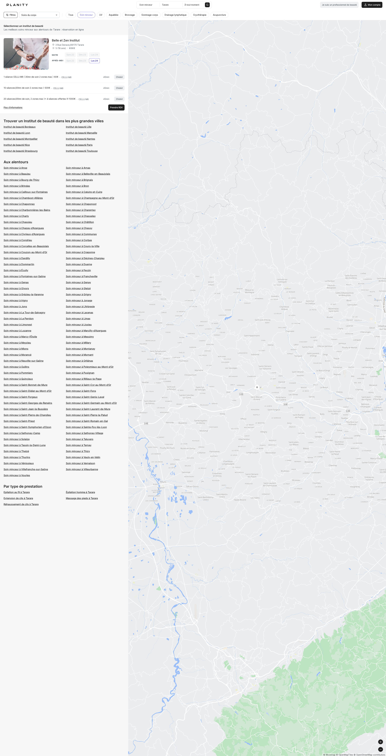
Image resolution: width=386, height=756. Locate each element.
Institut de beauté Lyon (17, 132)
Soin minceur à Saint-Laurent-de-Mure (88, 408)
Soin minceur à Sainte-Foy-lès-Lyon (86, 427)
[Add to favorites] (45, 42)
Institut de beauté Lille (78, 126)
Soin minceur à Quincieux (18, 378)
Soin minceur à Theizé (16, 451)
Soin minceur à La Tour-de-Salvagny (24, 312)
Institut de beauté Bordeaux (20, 126)
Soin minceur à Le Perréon (19, 318)
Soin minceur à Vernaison (80, 463)
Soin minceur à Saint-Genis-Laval (85, 396)
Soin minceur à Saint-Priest (19, 421)
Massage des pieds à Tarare (82, 498)
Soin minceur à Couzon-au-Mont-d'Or (25, 252)
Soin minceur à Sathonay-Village (84, 433)
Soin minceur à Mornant (79, 354)
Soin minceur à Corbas (79, 240)
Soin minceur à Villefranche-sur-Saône (26, 469)
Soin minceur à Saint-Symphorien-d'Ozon (27, 427)
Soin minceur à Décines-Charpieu (85, 258)
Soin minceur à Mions (16, 348)
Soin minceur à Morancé (17, 354)
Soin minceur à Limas (78, 318)
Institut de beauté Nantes (80, 138)
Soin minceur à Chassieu (18, 222)
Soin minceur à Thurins (17, 457)
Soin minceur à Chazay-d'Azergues (24, 228)
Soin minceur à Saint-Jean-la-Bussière (26, 408)
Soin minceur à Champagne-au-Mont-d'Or (90, 197)
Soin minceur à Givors (16, 288)
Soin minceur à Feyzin (78, 270)
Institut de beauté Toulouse (82, 150)
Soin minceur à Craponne (80, 252)
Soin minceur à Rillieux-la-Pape (83, 378)
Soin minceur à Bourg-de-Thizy (21, 179)
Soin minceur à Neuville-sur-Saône (23, 360)
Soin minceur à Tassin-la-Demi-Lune (25, 445)
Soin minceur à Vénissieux (19, 463)
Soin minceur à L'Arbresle (80, 306)
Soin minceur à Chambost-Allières (23, 197)
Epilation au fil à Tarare (17, 492)
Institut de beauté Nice (17, 144)
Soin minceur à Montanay (80, 348)
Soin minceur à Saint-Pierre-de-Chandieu (27, 415)
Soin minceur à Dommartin (19, 264)
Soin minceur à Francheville (81, 276)
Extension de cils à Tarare (18, 498)
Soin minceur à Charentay (81, 209)
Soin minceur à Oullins (16, 366)
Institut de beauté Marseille (81, 132)
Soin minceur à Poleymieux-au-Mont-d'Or (90, 366)
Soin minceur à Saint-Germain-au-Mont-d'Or (91, 402)
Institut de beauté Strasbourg (21, 150)
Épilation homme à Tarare (80, 492)
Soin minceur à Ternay (78, 445)
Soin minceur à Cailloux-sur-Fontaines (26, 191)
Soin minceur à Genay (78, 282)
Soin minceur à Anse (15, 167)
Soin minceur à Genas (16, 282)
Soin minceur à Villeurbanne (82, 469)
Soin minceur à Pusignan (80, 372)
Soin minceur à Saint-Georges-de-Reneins (28, 402)
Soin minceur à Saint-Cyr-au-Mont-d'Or (88, 384)
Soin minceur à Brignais (79, 179)
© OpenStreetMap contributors (369, 754)
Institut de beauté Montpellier (21, 138)
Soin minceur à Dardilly (17, 258)
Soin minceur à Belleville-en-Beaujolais (88, 173)
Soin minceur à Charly (16, 216)
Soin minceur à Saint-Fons (81, 390)
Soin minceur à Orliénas (79, 360)
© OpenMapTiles (344, 754)
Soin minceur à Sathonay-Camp (22, 433)
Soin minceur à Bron (77, 185)
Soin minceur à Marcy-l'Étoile (20, 336)
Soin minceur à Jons (15, 306)
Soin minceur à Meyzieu (17, 342)
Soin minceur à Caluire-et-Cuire (84, 191)
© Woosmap (329, 754)
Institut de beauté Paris (79, 144)
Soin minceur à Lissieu (79, 324)
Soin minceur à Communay (81, 234)
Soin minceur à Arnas (78, 167)
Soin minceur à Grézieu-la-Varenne (24, 294)
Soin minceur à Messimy (80, 336)
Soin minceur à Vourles (17, 475)
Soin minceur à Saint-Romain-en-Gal (87, 421)
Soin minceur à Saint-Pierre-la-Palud (87, 415)
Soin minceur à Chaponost (81, 203)
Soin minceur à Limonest (18, 324)
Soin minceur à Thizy (78, 451)
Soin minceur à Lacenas (79, 312)
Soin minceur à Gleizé (78, 288)
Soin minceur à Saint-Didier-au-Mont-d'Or (28, 390)
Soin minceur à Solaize (17, 439)
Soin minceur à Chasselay (81, 216)
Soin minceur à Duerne (79, 264)
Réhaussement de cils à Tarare (21, 504)
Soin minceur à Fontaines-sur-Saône (25, 276)
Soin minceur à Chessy (79, 228)
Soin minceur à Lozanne (17, 330)
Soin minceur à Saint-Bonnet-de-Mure (25, 384)
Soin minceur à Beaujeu (17, 173)
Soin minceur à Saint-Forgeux (21, 396)
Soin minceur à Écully (16, 270)
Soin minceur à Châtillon (80, 222)
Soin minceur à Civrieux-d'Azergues (24, 234)
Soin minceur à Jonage (79, 300)
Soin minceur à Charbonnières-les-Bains (27, 209)
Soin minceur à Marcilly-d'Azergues (86, 330)
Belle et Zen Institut (66, 40)
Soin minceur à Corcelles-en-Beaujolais (26, 246)
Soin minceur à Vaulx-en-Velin (83, 457)
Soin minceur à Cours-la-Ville (82, 246)
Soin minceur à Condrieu (18, 240)
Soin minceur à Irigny (16, 300)
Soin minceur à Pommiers (18, 372)
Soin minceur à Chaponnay (19, 203)
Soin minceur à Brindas (17, 185)
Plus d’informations (13, 107)
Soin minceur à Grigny (78, 294)
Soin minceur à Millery (78, 342)
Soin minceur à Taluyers (79, 439)
